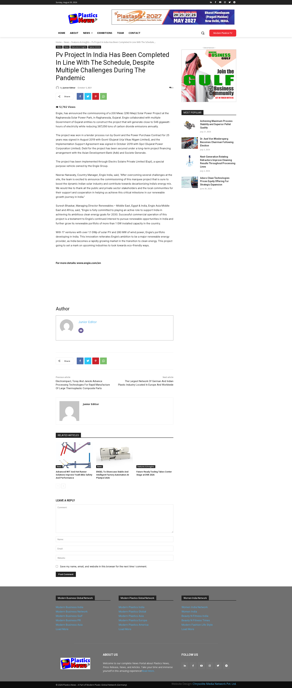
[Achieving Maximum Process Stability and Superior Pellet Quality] (189, 125)
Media (59, 47)
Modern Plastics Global (132, 611)
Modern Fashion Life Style (197, 624)
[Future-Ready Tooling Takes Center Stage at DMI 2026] (154, 455)
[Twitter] (230, 2)
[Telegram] (234, 2)
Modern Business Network (72, 611)
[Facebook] (215, 2)
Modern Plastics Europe (133, 620)
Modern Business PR (68, 620)
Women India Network (194, 607)
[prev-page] (58, 486)
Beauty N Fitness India (194, 616)
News (66, 42)
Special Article (94, 47)
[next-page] (63, 486)
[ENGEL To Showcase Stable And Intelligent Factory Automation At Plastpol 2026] (114, 455)
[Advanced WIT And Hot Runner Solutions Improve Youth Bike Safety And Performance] (74, 455)
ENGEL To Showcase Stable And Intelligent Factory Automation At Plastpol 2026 (112, 474)
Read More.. (148, 670)
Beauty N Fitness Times (195, 620)
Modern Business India (69, 607)
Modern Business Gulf (69, 616)
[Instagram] (225, 2)
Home (59, 42)
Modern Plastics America (133, 624)
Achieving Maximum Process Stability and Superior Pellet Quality (216, 124)
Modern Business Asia (69, 624)
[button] (203, 33)
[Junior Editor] (58, 87)
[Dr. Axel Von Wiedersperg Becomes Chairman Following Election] (189, 143)
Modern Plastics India (131, 607)
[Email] (80, 330)
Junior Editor (69, 87)
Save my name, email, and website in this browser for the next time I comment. (103, 566)
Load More (62, 629)
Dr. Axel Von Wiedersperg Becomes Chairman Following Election (217, 142)
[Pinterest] (95, 96)
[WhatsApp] (103, 96)
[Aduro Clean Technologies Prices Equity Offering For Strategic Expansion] (189, 182)
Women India (189, 611)
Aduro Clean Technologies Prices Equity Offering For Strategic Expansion (214, 181)
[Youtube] (220, 2)
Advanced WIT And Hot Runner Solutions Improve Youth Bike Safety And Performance (74, 474)
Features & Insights (80, 42)
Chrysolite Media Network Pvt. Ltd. (214, 684)
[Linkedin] (211, 2)
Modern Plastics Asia (131, 616)
